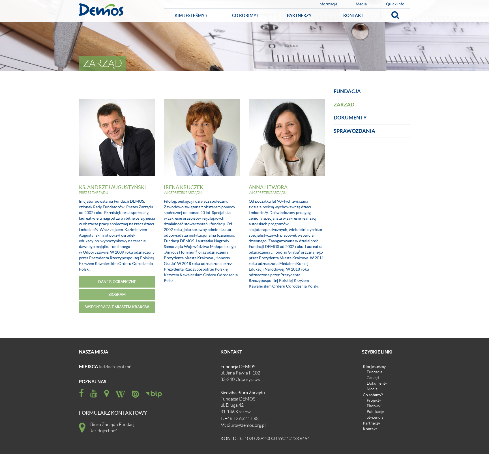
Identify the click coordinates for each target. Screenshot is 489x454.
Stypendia (375, 417)
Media (361, 4)
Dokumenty (350, 118)
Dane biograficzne (117, 282)
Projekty (374, 400)
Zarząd (344, 105)
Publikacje (375, 411)
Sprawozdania (354, 131)
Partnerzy (299, 15)
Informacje (327, 4)
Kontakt (353, 15)
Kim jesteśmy (374, 366)
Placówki (374, 406)
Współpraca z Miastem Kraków (117, 307)
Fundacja (347, 91)
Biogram (117, 294)
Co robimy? (245, 15)
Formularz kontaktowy (113, 413)
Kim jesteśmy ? (191, 15)
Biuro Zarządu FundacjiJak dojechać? (113, 427)
